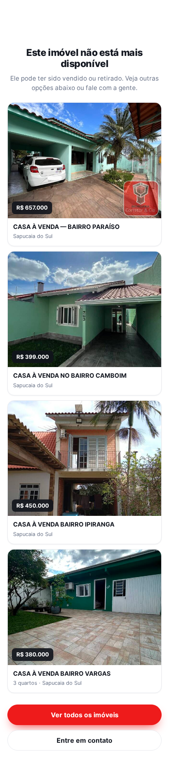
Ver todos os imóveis (85, 715)
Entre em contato (84, 740)
